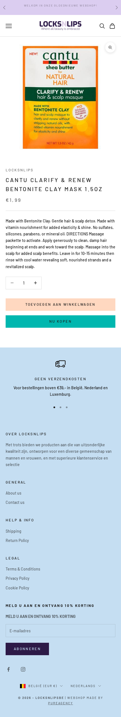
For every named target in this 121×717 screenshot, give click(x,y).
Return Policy (17, 540)
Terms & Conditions (23, 569)
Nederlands (83, 686)
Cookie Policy (17, 587)
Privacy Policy (18, 578)
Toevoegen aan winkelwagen (60, 304)
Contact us (15, 502)
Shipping (13, 531)
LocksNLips (20, 170)
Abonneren (27, 648)
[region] (60, 378)
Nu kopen (60, 321)
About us (13, 493)
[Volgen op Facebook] (8, 669)
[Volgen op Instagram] (23, 669)
